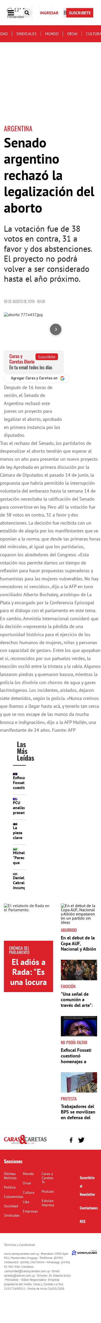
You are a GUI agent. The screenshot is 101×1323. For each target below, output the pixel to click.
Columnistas (13, 1196)
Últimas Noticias (10, 1175)
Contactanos (89, 1207)
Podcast (48, 1191)
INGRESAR (49, 12)
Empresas (30, 1211)
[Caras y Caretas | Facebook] (71, 1140)
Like (26, 1201)
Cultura (28, 1192)
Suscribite (46, 356)
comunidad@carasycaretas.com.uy (27, 1271)
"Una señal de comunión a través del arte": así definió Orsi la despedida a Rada (79, 1005)
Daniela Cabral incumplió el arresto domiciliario (23, 890)
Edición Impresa (48, 1202)
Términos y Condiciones (19, 1245)
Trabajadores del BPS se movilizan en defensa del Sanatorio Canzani (78, 1117)
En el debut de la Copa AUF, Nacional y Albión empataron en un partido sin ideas (78, 949)
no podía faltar (74, 1042)
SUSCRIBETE (80, 12)
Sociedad (11, 1206)
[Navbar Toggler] (15, 13)
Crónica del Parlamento (19, 950)
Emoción (68, 986)
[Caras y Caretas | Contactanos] (91, 1139)
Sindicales (26, 34)
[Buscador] (27, 13)
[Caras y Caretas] (25, 1143)
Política (10, 1187)
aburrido (69, 930)
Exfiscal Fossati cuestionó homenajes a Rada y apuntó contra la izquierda (76, 1064)
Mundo (52, 34)
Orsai (72, 34)
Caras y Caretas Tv (47, 1177)
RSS (82, 1221)
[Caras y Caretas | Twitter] (81, 1140)
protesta (69, 1099)
